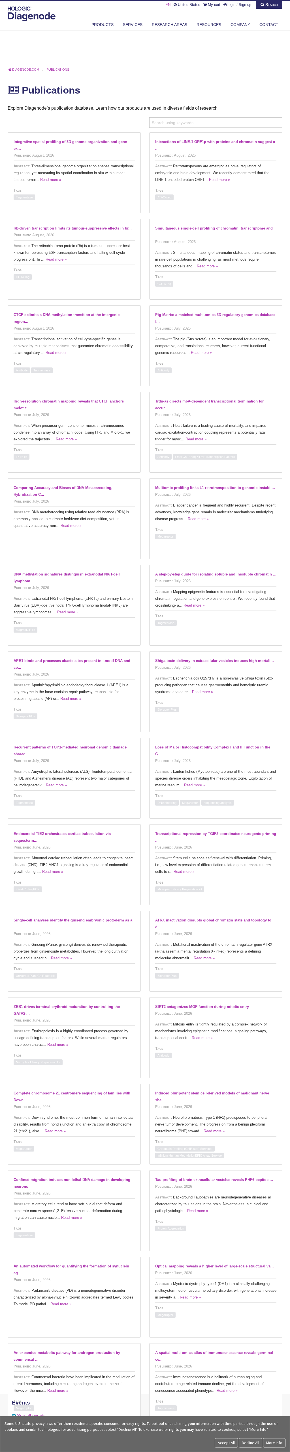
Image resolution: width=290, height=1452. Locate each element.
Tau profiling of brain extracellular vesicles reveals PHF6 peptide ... (214, 1180)
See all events (31, 1415)
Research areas (169, 24)
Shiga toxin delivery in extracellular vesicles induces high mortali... (214, 661)
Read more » (50, 180)
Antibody (22, 370)
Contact (268, 24)
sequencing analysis (218, 802)
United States (188, 5)
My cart (213, 5)
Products (102, 24)
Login (231, 5)
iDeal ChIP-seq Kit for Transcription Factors (205, 456)
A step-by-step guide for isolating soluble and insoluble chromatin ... (215, 574)
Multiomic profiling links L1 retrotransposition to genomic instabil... (215, 488)
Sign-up (245, 5)
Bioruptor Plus (25, 716)
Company (240, 24)
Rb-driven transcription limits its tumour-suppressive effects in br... (73, 228)
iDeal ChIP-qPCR (28, 889)
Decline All (250, 1442)
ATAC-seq (164, 197)
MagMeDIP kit (25, 629)
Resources (209, 24)
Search (271, 4)
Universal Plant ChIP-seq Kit (35, 975)
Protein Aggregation (170, 1228)
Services (132, 24)
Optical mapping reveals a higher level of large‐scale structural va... (214, 1266)
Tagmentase (24, 197)
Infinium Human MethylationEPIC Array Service (189, 1155)
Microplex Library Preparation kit (179, 889)
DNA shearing (166, 802)
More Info (274, 1442)
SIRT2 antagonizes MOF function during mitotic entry (202, 1007)
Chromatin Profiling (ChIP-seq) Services (184, 1148)
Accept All (226, 1442)
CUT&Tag (22, 277)
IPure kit (21, 456)
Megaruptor (165, 536)
